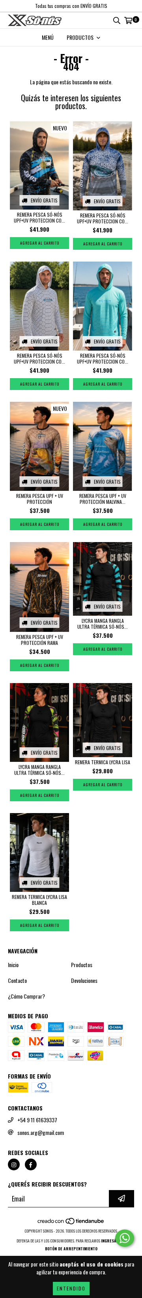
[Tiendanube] (71, 1223)
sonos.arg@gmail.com (40, 1132)
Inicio (13, 965)
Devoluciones (84, 980)
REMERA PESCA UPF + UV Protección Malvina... (102, 499)
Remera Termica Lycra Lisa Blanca (39, 900)
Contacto (17, 980)
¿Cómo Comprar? (26, 996)
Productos (81, 965)
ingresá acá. (113, 1241)
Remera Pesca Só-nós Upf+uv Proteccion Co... (39, 217)
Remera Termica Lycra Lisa (102, 762)
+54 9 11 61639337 (37, 1120)
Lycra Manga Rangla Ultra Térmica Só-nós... (102, 624)
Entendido (71, 1288)
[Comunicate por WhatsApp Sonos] (124, 1238)
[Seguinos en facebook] (31, 1164)
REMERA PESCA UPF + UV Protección (39, 499)
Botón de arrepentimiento (71, 1249)
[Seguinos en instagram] (14, 1164)
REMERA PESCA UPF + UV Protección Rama (39, 640)
